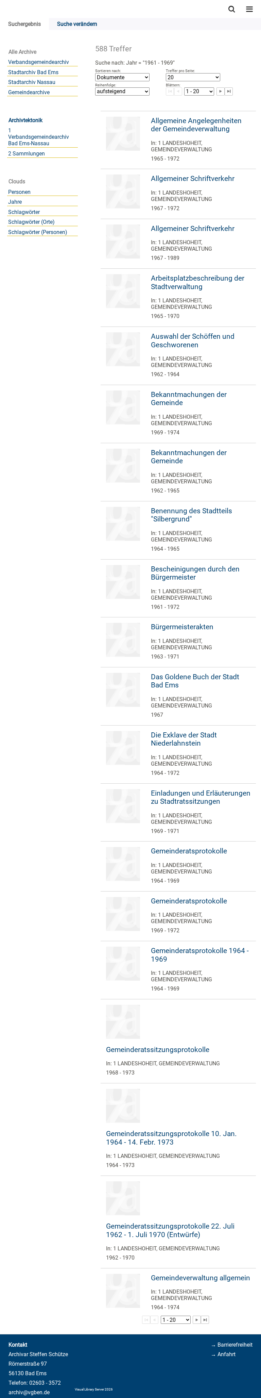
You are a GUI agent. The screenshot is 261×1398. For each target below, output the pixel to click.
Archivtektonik (25, 120)
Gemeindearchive (29, 92)
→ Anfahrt (223, 1354)
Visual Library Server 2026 (94, 1389)
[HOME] (3, 9)
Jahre (15, 202)
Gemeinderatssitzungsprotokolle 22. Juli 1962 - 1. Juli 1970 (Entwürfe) (170, 1230)
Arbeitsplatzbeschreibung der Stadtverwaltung (197, 282)
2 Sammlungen (26, 153)
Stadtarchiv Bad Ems (33, 72)
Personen (19, 192)
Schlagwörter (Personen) (37, 232)
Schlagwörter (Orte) (31, 222)
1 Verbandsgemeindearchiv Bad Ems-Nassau (38, 137)
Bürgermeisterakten (182, 627)
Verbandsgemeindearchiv (38, 62)
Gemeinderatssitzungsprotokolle (157, 1050)
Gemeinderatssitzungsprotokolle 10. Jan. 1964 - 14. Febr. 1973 (171, 1138)
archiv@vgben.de (29, 1392)
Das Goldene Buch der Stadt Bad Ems (195, 681)
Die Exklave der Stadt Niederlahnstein (184, 739)
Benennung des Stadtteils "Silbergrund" (191, 515)
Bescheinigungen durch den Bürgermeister (195, 573)
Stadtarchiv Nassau (31, 82)
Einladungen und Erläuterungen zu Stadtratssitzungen (200, 797)
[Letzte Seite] (205, 1320)
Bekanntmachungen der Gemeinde (189, 398)
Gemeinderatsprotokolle (189, 851)
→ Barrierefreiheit (232, 1345)
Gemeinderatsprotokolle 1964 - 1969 (200, 955)
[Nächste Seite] (197, 1320)
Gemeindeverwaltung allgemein (200, 1278)
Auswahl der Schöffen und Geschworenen (192, 340)
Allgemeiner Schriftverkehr (192, 178)
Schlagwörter (24, 212)
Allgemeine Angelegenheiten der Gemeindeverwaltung (196, 125)
